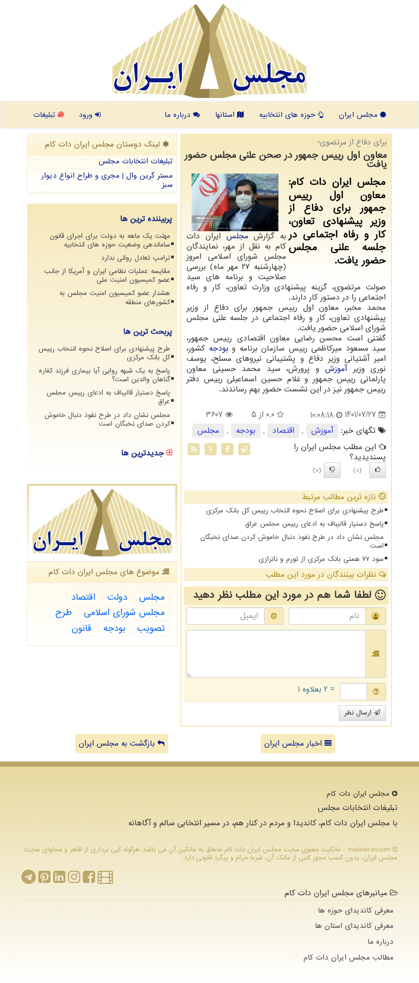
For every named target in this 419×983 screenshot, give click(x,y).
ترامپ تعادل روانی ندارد (135, 258)
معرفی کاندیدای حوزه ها (355, 910)
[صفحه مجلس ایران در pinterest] (44, 880)
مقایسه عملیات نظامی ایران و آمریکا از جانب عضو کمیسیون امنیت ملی (107, 275)
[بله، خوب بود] (377, 470)
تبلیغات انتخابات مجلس (136, 161)
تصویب (151, 628)
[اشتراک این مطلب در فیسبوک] (227, 449)
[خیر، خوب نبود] (332, 470)
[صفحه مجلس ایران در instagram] (74, 880)
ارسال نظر (359, 713)
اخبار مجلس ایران (294, 744)
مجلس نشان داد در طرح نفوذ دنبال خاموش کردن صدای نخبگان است (292, 541)
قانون (81, 628)
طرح (63, 613)
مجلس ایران (359, 114)
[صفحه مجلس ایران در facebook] (89, 880)
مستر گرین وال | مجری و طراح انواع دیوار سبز (107, 180)
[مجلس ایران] (209, 51)
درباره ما (179, 114)
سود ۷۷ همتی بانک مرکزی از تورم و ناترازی (321, 559)
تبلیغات (45, 114)
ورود (87, 114)
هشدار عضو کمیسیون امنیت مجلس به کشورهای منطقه (114, 297)
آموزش (336, 369)
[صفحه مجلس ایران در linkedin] (59, 880)
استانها (226, 114)
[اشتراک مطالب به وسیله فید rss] (194, 449)
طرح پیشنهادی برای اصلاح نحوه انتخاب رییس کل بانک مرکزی (295, 510)
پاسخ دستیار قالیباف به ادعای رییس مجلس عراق (314, 524)
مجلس (237, 236)
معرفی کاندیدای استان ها (354, 925)
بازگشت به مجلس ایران (118, 744)
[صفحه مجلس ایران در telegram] (28, 880)
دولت (117, 597)
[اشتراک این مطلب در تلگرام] (244, 449)
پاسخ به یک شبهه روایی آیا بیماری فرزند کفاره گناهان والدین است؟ (104, 375)
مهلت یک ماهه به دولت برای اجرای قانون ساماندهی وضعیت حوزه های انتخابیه (110, 240)
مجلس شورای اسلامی (124, 613)
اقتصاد (283, 431)
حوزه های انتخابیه (288, 114)
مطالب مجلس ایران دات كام (348, 957)
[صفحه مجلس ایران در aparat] (105, 880)
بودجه (218, 348)
